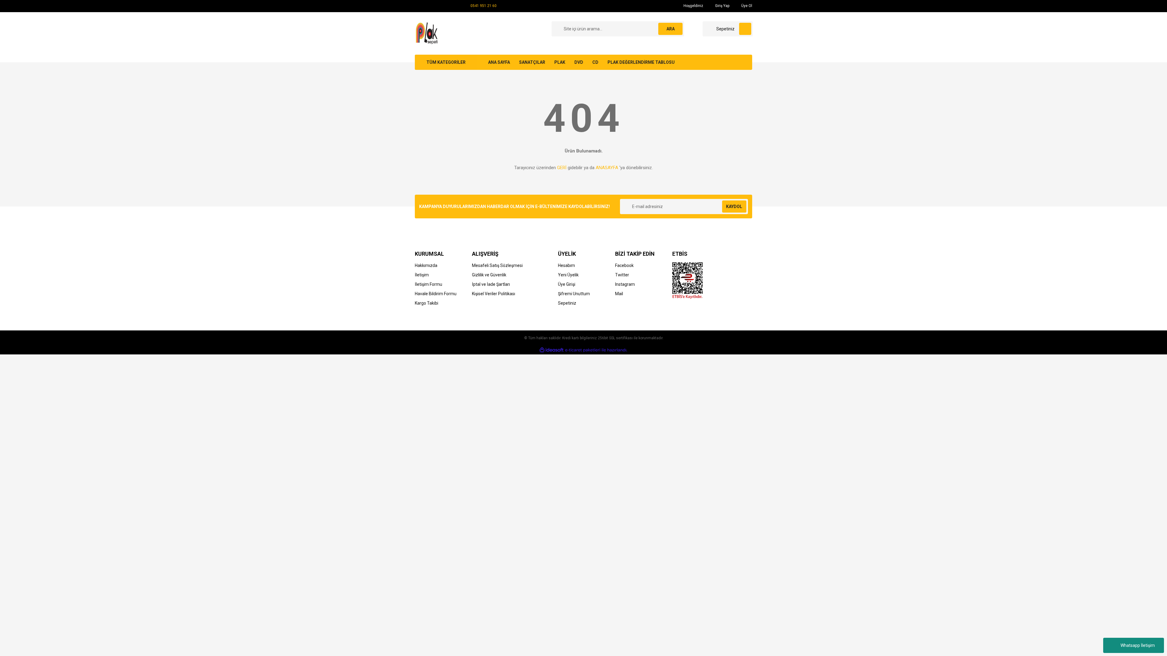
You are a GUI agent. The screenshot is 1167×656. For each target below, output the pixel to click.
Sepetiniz (567, 303)
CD (595, 62)
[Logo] (427, 33)
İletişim (422, 274)
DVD (578, 62)
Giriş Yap (721, 6)
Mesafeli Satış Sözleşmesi (497, 265)
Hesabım (566, 265)
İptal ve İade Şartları (491, 284)
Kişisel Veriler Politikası (493, 293)
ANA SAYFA (499, 62)
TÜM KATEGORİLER (446, 62)
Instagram (625, 284)
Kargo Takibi (426, 303)
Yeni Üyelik (568, 274)
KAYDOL (734, 206)
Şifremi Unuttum (574, 293)
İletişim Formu (428, 284)
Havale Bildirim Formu (435, 293)
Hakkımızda (426, 265)
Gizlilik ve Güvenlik (489, 274)
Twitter (622, 274)
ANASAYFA (607, 167)
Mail (619, 293)
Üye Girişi (566, 284)
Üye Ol (746, 6)
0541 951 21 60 (483, 6)
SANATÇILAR (532, 62)
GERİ (561, 167)
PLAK (559, 62)
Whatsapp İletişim (1138, 645)
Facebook (624, 265)
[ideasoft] (551, 350)
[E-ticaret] (583, 350)
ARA (670, 28)
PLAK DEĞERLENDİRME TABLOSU (641, 62)
